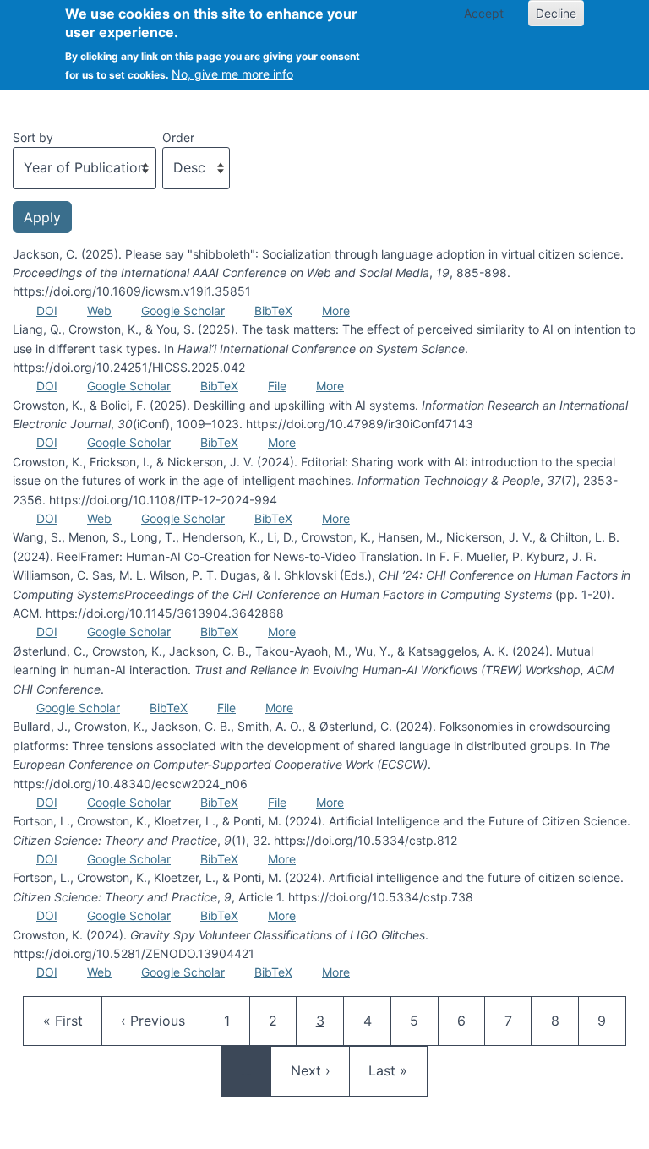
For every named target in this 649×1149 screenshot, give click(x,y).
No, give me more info (232, 74)
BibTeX (273, 310)
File (277, 385)
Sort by (33, 137)
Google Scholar (183, 310)
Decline (556, 13)
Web (99, 310)
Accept (484, 13)
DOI (46, 310)
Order (178, 137)
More (336, 310)
